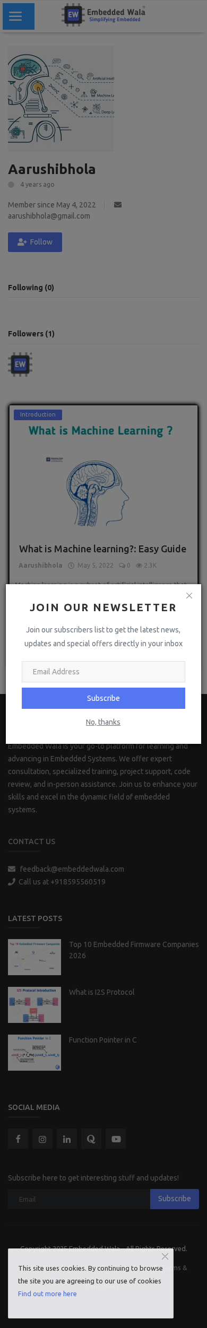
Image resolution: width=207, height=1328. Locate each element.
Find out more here (47, 1293)
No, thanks (103, 722)
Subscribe (103, 698)
